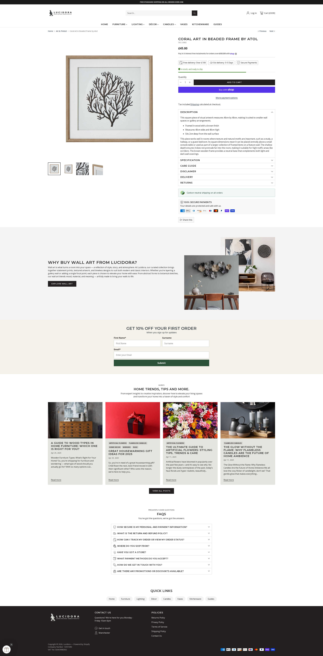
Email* (117, 349)
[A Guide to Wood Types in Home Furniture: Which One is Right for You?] (75, 420)
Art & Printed (61, 31)
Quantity (182, 77)
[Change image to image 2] (68, 168)
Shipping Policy (158, 631)
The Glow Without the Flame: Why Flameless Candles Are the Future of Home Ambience (246, 451)
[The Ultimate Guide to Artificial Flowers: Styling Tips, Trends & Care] (190, 420)
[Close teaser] (11, 644)
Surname (166, 337)
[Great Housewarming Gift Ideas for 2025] (132, 420)
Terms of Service (159, 626)
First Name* (120, 337)
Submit (161, 362)
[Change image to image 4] (96, 168)
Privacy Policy (157, 622)
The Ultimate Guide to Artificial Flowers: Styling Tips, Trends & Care (189, 450)
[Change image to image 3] (82, 168)
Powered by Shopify (81, 644)
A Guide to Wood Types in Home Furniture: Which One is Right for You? (74, 446)
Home (50, 31)
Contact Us (156, 635)
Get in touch (104, 628)
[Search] (194, 13)
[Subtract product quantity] (180, 82)
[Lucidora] (60, 13)
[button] (7, 649)
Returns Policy (158, 617)
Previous (262, 31)
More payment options (227, 97)
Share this (187, 219)
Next (271, 31)
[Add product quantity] (189, 82)
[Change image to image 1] (54, 168)
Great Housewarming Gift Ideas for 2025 (130, 452)
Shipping (195, 104)
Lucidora (67, 644)
